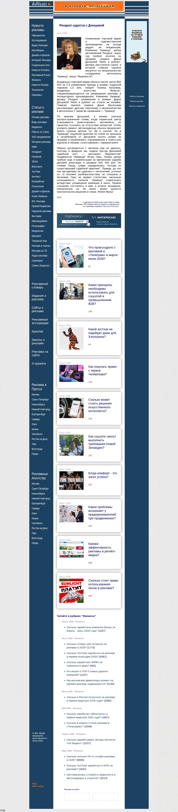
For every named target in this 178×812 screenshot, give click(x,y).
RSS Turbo (37, 786)
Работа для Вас (136, 101)
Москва (35, 394)
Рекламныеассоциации (40, 321)
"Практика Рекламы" (110, 206)
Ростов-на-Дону (40, 439)
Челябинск (37, 434)
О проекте (39, 363)
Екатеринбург (39, 414)
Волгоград (37, 449)
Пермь (35, 454)
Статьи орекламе (38, 109)
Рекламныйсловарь (40, 285)
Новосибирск (38, 404)
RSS (34, 784)
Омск (34, 424)
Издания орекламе (39, 297)
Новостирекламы (38, 28)
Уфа (34, 444)
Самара (36, 419)
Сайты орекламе (38, 309)
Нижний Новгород (41, 409)
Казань (35, 429)
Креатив (37, 331)
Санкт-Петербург (40, 399)
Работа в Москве (137, 96)
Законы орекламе (38, 341)
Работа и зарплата (137, 106)
